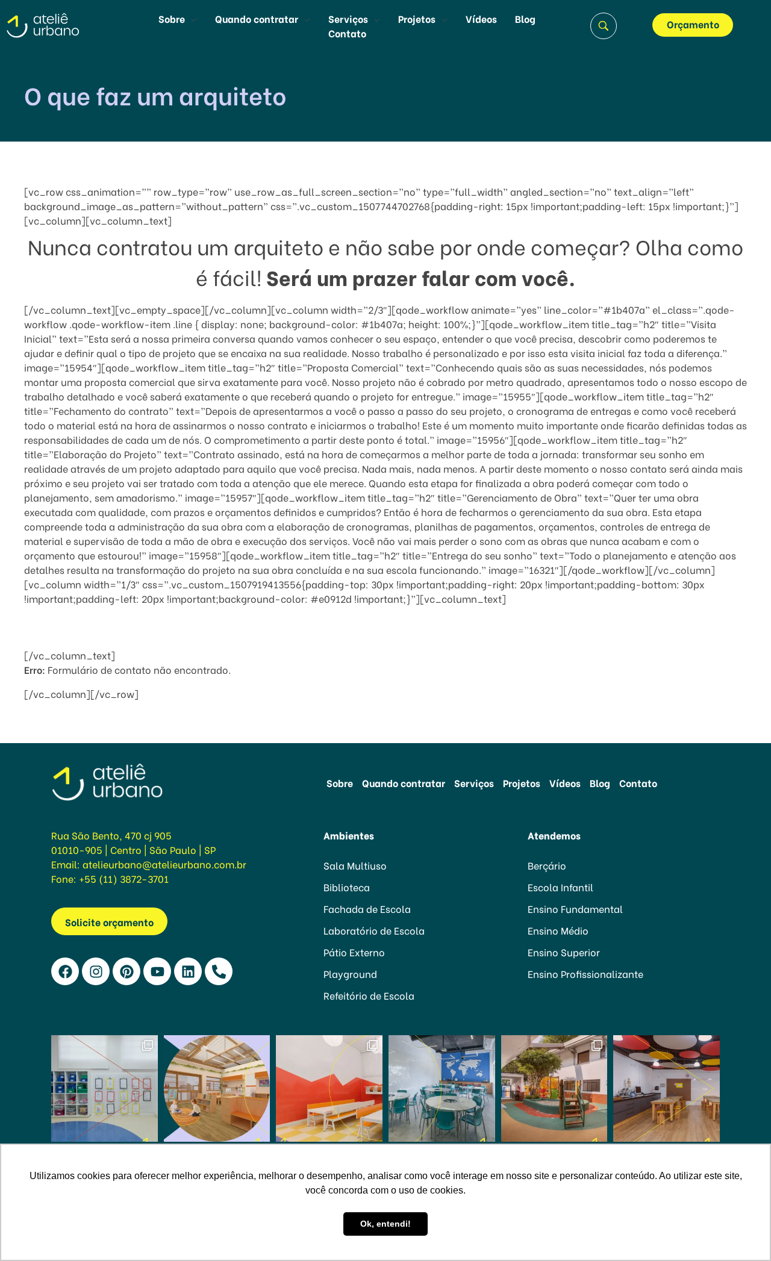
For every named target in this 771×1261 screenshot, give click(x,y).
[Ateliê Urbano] (58, 24)
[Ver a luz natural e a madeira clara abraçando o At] (217, 1088)
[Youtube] (157, 971)
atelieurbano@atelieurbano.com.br (164, 864)
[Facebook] (65, 971)
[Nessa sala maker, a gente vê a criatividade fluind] (666, 1088)
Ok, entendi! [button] (385, 1223)
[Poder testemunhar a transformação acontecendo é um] (329, 1088)
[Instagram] (96, 971)
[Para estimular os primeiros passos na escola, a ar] (554, 1088)
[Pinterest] (126, 971)
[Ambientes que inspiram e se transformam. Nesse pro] (442, 1088)
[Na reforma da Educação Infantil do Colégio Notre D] (104, 1088)
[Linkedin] (188, 971)
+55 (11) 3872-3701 (124, 878)
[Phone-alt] (219, 971)
